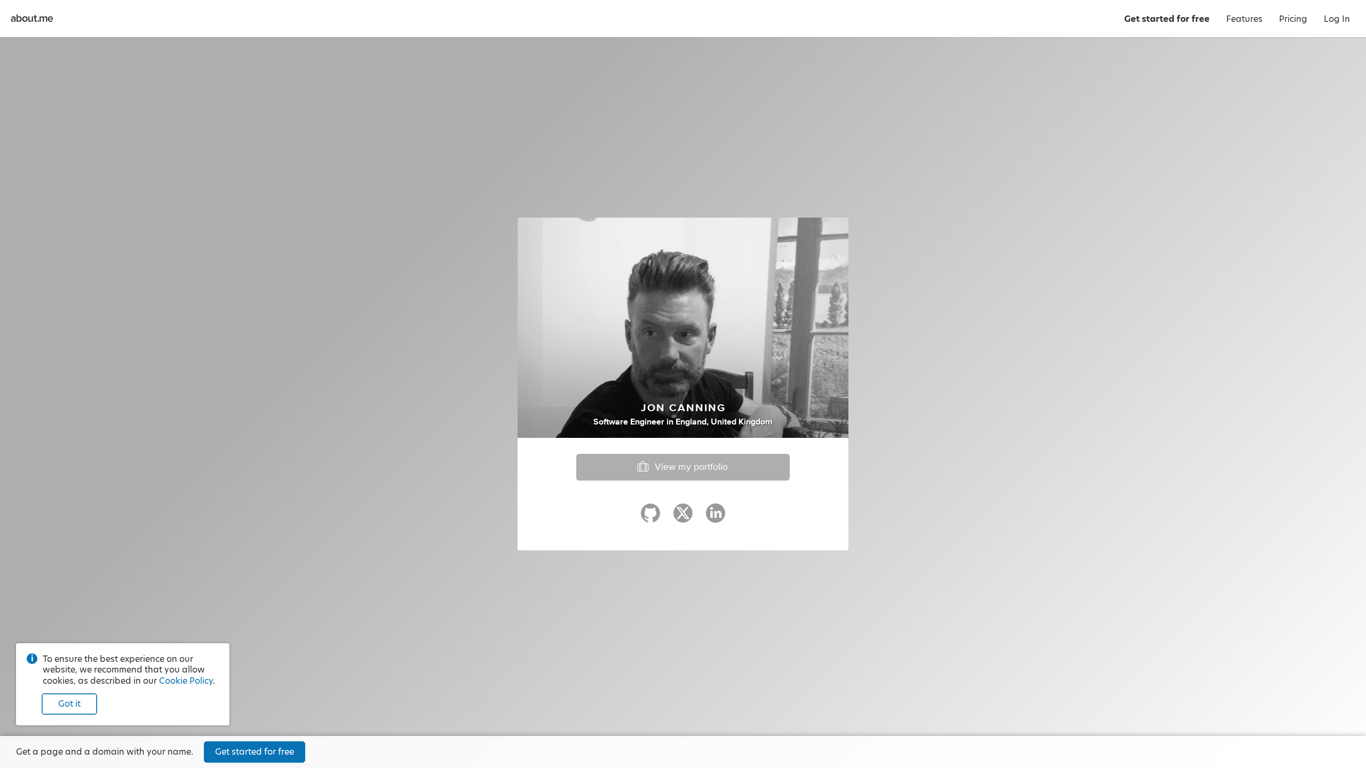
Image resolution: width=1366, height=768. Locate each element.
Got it (69, 704)
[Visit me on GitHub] (650, 518)
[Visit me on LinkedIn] (715, 518)
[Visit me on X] (683, 518)
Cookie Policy (186, 681)
